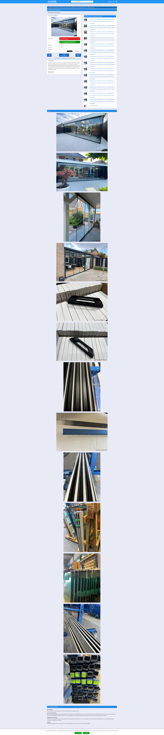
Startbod (49, 45)
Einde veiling (50, 38)
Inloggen (110, 1)
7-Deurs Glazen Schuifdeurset (97, 4)
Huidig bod (50, 47)
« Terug (64, 55)
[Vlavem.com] (52, 1)
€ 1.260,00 (61, 45)
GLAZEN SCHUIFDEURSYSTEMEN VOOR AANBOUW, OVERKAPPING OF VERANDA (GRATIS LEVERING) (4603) (74, 4)
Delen (49, 51)
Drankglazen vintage (94, 105)
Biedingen (50, 49)
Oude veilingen (52, 4)
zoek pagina (65, 42)
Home (48, 4)
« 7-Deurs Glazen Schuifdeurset (54, 10)
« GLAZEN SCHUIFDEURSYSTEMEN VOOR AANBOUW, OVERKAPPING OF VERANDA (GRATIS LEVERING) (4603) (71, 7)
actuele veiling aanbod (69, 41)
